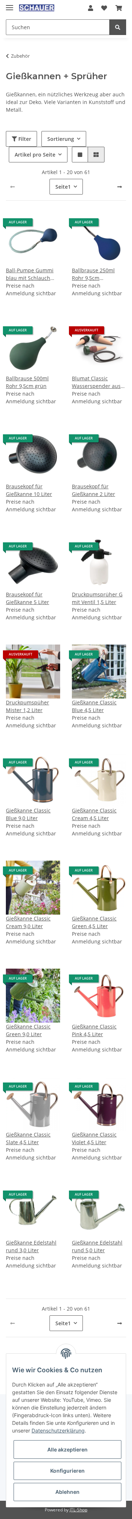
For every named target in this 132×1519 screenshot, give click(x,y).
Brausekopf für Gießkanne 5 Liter (27, 598)
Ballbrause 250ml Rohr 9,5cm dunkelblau (93, 274)
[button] (90, 8)
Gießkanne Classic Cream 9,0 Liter (28, 922)
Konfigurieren (67, 1471)
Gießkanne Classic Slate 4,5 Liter (28, 1138)
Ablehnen (67, 1492)
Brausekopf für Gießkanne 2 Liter (93, 490)
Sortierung (60, 138)
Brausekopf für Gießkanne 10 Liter (29, 490)
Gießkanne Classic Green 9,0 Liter (28, 1030)
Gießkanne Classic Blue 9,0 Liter (28, 814)
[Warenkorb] (118, 8)
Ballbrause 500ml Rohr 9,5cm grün (27, 382)
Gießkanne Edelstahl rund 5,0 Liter (97, 1246)
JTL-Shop (78, 1510)
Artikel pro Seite (35, 154)
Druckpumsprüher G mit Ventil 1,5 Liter (97, 598)
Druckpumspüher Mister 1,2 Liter (27, 706)
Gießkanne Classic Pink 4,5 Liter (94, 1030)
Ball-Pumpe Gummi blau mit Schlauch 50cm (30, 274)
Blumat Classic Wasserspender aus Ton (96, 382)
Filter (24, 138)
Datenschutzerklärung (58, 1430)
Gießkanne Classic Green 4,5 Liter (94, 922)
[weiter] (119, 187)
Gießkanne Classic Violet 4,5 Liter (94, 1138)
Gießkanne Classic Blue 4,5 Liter (94, 706)
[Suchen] (117, 27)
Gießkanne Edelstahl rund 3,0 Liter (31, 1246)
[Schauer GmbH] (36, 8)
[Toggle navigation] (9, 4)
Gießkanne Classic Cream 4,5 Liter (94, 814)
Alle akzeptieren (67, 1449)
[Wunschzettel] (104, 8)
